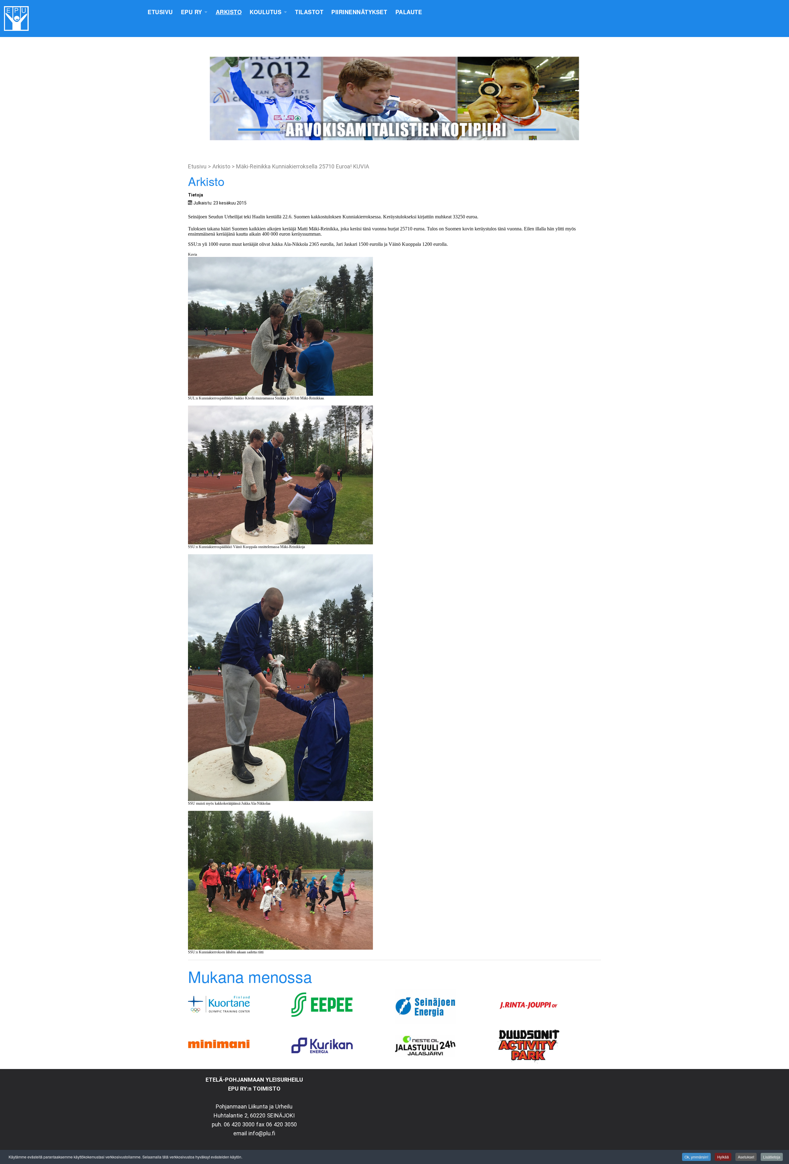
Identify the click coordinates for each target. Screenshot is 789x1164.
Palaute (408, 12)
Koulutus (265, 12)
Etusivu (160, 12)
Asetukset (746, 1156)
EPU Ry (191, 12)
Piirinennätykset (359, 12)
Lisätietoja (771, 1156)
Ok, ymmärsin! (696, 1156)
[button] (9, 99)
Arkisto (229, 12)
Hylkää (723, 1156)
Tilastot (309, 12)
